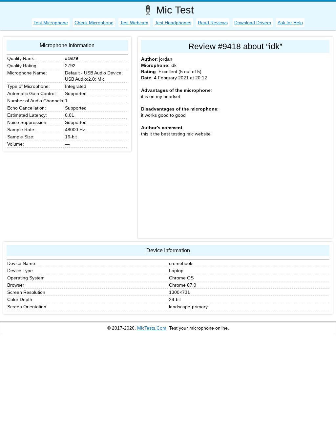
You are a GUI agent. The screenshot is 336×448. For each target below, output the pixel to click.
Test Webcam (134, 22)
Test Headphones (173, 22)
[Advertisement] (235, 189)
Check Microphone (94, 22)
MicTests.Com (151, 328)
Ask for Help (290, 22)
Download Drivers (252, 22)
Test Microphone (50, 22)
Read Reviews (213, 22)
